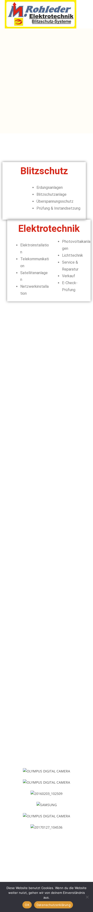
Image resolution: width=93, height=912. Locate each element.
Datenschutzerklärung (53, 905)
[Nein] (87, 897)
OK (27, 905)
